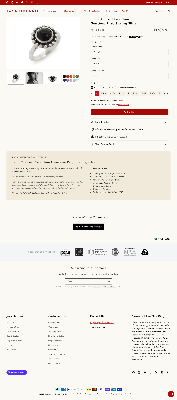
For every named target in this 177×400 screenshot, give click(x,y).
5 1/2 (144, 93)
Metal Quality (97, 46)
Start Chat (122, 100)
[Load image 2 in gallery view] (34, 78)
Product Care (53, 349)
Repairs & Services (14, 327)
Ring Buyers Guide (56, 336)
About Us (10, 322)
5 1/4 (135, 93)
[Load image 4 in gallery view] (70, 78)
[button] (52, 11)
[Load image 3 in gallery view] (52, 78)
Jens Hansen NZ (50, 394)
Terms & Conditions (56, 354)
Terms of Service (110, 287)
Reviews (9, 345)
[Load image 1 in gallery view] (15, 78)
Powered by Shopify (63, 394)
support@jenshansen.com (102, 322)
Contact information (131, 394)
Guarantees (53, 327)
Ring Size (95, 82)
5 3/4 (152, 93)
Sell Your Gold (12, 331)
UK (103, 87)
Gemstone (95, 58)
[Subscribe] (109, 281)
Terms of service (102, 394)
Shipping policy (116, 394)
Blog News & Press (14, 340)
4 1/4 (103, 93)
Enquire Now (123, 105)
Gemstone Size (97, 70)
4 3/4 (121, 93)
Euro (111, 87)
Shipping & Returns (56, 331)
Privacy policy (90, 394)
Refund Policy (54, 363)
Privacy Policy (97, 287)
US (95, 87)
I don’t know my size (127, 87)
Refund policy (77, 394)
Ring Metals (53, 345)
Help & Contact (12, 336)
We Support (11, 349)
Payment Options (55, 322)
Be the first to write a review (88, 226)
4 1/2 (112, 93)
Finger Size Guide (56, 340)
